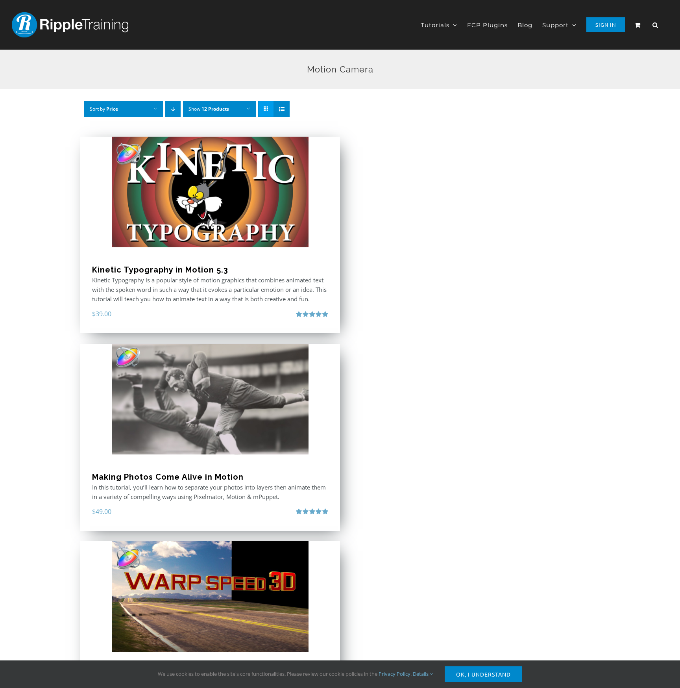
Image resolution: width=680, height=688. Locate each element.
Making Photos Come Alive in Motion (168, 477)
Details (421, 673)
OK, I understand (483, 674)
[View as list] (281, 109)
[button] (655, 25)
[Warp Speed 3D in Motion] (210, 596)
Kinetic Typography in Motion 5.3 (160, 269)
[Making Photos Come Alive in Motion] (210, 399)
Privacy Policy (394, 673)
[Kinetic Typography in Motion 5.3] (210, 192)
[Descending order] (173, 109)
